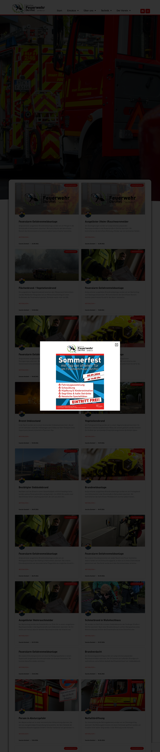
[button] (117, 345)
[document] (80, 376)
